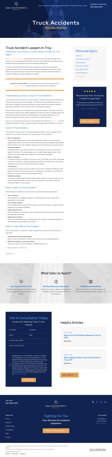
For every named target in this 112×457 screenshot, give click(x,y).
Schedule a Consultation (54, 431)
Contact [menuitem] (84, 6)
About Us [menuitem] (46, 6)
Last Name (32, 330)
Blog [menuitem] (80, 6)
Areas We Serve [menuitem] (64, 6)
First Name (12, 330)
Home (7, 419)
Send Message (28, 380)
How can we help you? (16, 345)
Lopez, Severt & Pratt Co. (15, 59)
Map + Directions (101, 423)
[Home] (16, 5)
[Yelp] (101, 402)
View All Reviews (88, 121)
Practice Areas (10, 426)
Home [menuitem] (40, 6)
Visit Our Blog (67, 375)
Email (30, 335)
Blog (7, 433)
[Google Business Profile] (93, 402)
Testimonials (9, 430)
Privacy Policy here (20, 374)
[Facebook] (97, 402)
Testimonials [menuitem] (74, 6)
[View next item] (91, 114)
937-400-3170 (96, 7)
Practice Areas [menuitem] (54, 6)
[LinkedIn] (105, 402)
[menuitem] (90, 55)
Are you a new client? (16, 340)
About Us (8, 422)
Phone (11, 335)
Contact (8, 437)
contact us (55, 121)
